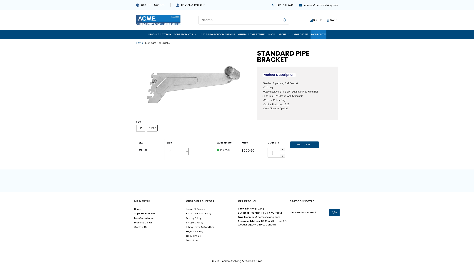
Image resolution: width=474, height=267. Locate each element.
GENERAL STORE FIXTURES (252, 34)
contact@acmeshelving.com (321, 5)
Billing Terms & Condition (200, 227)
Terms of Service (195, 209)
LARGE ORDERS (300, 34)
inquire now (318, 34)
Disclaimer (192, 240)
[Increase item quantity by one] (282, 149)
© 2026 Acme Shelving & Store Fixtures (237, 261)
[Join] (334, 212)
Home (139, 42)
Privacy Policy (193, 218)
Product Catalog (159, 34)
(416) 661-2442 (285, 5)
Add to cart (304, 145)
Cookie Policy (193, 236)
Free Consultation (144, 218)
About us (284, 34)
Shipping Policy (194, 222)
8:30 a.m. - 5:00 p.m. (153, 5)
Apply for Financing (145, 213)
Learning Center (143, 222)
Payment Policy (194, 231)
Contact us (140, 227)
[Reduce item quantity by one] (282, 155)
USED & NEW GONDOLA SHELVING (217, 34)
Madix (272, 34)
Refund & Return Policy (198, 213)
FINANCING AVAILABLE (193, 5)
